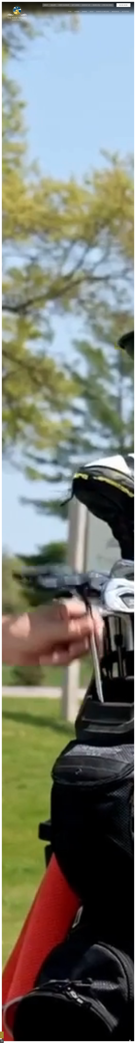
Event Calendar (64, 5)
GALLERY (53, 5)
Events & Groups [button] (102, 11)
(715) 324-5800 (107, 5)
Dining (84, 11)
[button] (2, 1035)
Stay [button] (70, 11)
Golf (92, 11)
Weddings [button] (115, 11)
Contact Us (86, 5)
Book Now (123, 5)
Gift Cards (75, 5)
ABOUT (46, 5)
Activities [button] (125, 11)
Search (95, 5)
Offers (76, 11)
